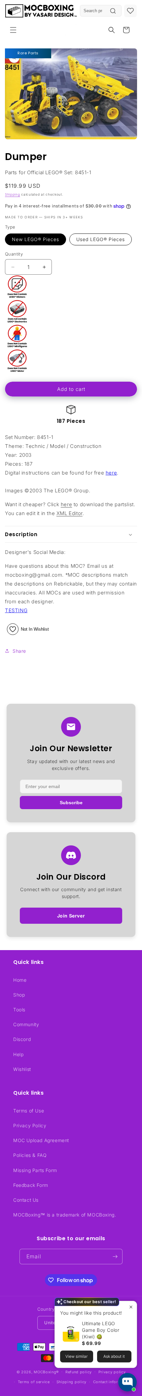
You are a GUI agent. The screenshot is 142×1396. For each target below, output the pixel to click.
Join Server (71, 915)
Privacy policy (112, 1372)
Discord (22, 1039)
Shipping (12, 194)
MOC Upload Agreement (41, 1140)
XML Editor (69, 513)
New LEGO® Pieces (35, 239)
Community (26, 1024)
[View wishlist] (130, 11)
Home (19, 980)
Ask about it (114, 1356)
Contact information (112, 1382)
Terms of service (34, 1382)
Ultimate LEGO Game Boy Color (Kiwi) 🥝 (100, 1330)
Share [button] (19, 651)
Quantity (14, 254)
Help (18, 1054)
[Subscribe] (115, 1256)
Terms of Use (28, 1110)
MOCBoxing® (46, 1371)
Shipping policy (71, 1382)
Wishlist (22, 1069)
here (111, 473)
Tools (19, 1009)
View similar (76, 1356)
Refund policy (78, 1372)
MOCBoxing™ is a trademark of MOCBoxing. (64, 1215)
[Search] (113, 11)
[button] (13, 30)
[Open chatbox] (127, 1382)
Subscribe (71, 802)
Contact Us (26, 1200)
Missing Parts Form (35, 1170)
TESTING (16, 610)
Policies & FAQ (30, 1155)
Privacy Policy (29, 1125)
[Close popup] (131, 1307)
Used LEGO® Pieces (100, 239)
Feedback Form (30, 1185)
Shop (19, 995)
